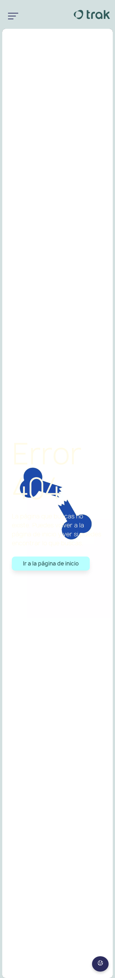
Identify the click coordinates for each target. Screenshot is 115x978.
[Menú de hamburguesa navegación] (13, 14)
